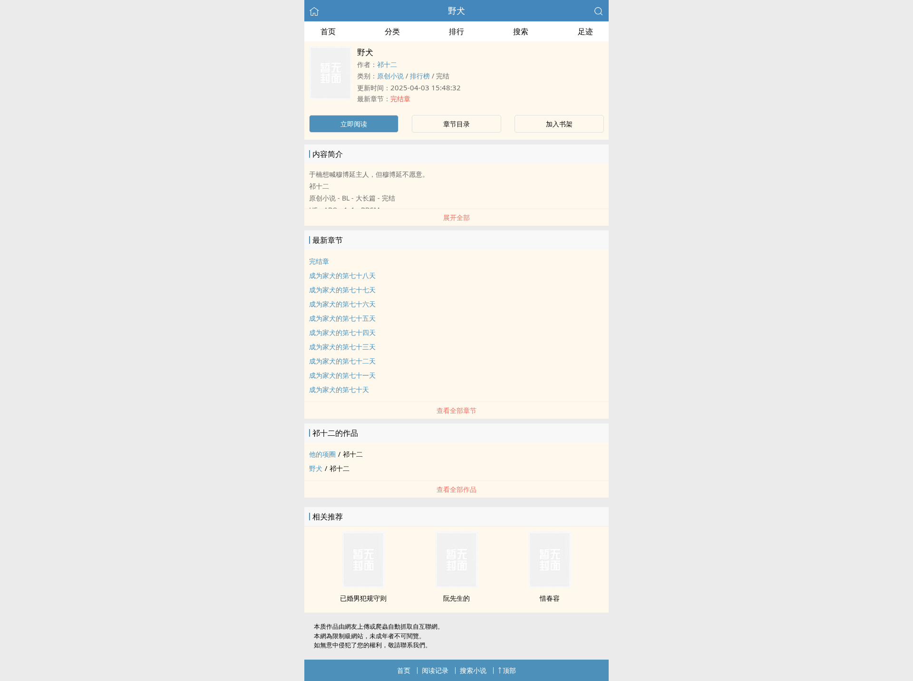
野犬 (456, 10)
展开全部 (456, 217)
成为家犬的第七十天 (339, 389)
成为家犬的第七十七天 (342, 289)
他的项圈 (322, 454)
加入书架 (559, 123)
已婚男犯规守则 (363, 598)
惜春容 (550, 598)
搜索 (520, 31)
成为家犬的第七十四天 (342, 332)
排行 (456, 31)
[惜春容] (549, 585)
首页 (328, 31)
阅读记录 (435, 670)
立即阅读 (353, 123)
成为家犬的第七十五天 (342, 318)
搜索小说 (473, 670)
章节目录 (456, 123)
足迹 (585, 31)
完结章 (400, 98)
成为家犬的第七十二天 (342, 360)
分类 (392, 31)
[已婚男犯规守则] (363, 585)
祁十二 (387, 64)
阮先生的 (456, 598)
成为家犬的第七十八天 (342, 275)
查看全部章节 (456, 410)
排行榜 (420, 75)
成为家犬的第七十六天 (342, 303)
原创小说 (390, 75)
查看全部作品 (456, 489)
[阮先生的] (456, 585)
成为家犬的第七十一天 (342, 375)
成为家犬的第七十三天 (342, 346)
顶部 (509, 670)
